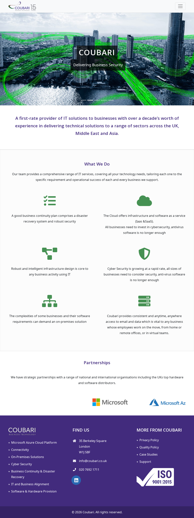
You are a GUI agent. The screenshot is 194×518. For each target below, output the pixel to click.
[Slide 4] (104, 100)
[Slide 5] (110, 100)
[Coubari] (22, 6)
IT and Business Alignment (30, 484)
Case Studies (148, 454)
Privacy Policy (149, 440)
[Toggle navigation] (180, 6)
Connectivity (20, 450)
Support (145, 462)
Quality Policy (149, 447)
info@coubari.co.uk (93, 461)
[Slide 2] (90, 100)
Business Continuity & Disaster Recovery (33, 474)
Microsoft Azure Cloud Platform (34, 442)
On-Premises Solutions (27, 457)
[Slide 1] (83, 100)
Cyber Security (21, 464)
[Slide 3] (97, 100)
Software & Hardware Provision (34, 491)
